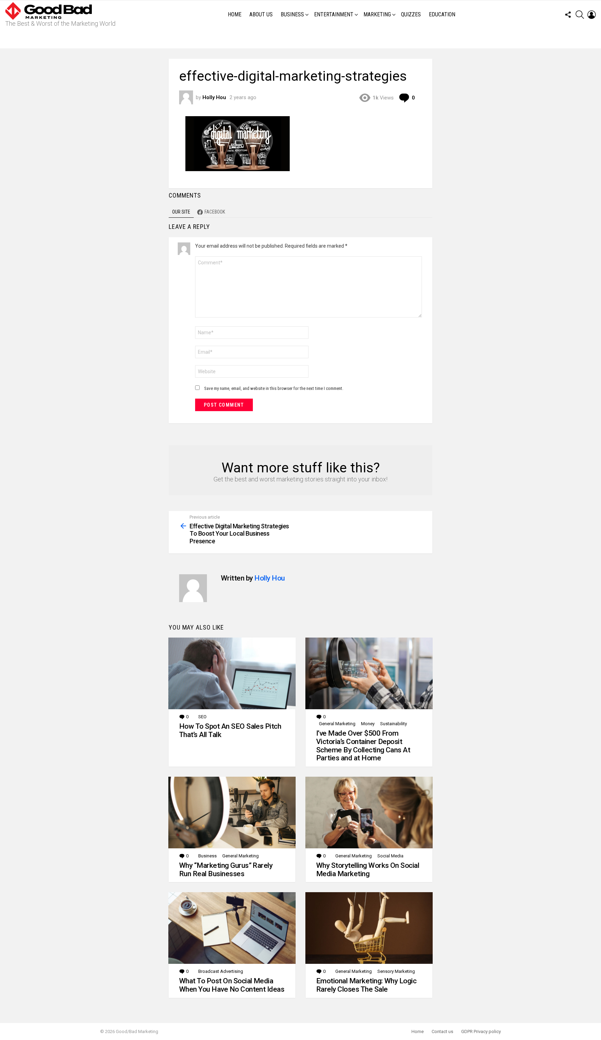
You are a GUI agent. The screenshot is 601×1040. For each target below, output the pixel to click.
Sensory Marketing (396, 971)
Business (292, 14)
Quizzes (411, 14)
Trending (302, 38)
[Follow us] (568, 15)
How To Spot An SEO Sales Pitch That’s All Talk (230, 730)
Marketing (377, 14)
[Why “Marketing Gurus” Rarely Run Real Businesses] (232, 812)
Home (234, 14)
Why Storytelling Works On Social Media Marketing (367, 869)
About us (261, 14)
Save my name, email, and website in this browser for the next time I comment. (273, 388)
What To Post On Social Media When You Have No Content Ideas (231, 985)
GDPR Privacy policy (481, 1031)
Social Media (390, 855)
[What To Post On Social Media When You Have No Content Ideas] (232, 928)
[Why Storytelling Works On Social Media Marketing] (369, 812)
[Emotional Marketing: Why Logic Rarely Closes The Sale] (369, 928)
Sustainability (393, 723)
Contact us (442, 1031)
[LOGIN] (591, 15)
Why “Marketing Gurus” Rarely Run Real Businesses (225, 869)
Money (368, 723)
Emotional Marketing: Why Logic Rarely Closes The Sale (366, 985)
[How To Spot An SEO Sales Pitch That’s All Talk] (232, 673)
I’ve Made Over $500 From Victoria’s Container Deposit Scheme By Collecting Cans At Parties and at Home (363, 745)
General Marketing (337, 723)
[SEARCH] (580, 15)
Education (442, 14)
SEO (202, 716)
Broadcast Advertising (220, 971)
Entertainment (333, 14)
